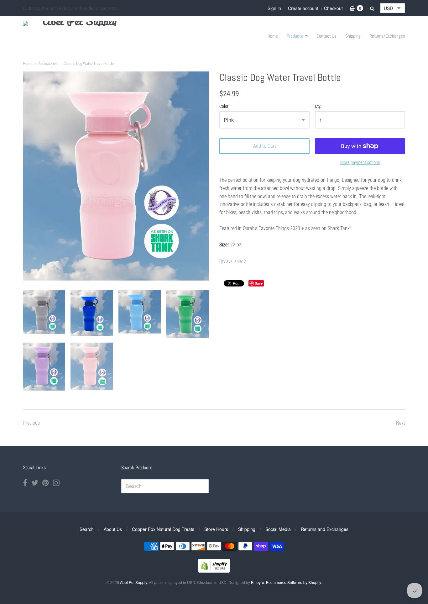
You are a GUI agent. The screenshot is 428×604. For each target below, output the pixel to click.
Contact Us (326, 36)
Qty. (318, 106)
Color (223, 106)
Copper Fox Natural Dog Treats (163, 529)
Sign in (274, 8)
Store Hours (216, 529)
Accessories (48, 63)
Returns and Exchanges (324, 529)
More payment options (360, 162)
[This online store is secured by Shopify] (214, 570)
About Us (113, 529)
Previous (31, 423)
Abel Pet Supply (133, 582)
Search (87, 529)
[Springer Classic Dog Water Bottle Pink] (44, 312)
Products (295, 36)
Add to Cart (264, 146)
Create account (303, 8)
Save (259, 283)
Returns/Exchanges (387, 36)
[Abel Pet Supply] (77, 36)
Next (400, 423)
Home (273, 36)
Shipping (353, 36)
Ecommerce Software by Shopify (293, 582)
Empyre (257, 582)
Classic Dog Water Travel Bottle (89, 63)
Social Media (278, 529)
